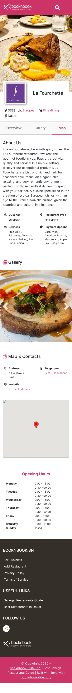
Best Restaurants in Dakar (22, 607)
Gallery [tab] (40, 128)
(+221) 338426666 (56, 373)
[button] (5, 306)
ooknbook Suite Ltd (26, 668)
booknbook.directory (36, 677)
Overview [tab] (14, 128)
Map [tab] (62, 128)
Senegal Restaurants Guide (23, 600)
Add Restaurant (15, 566)
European (29, 110)
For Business (13, 560)
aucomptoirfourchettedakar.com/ (28, 389)
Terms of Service (16, 579)
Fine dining (51, 110)
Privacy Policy (14, 573)
